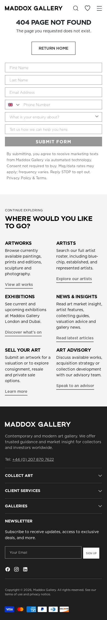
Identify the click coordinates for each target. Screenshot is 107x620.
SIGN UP (91, 553)
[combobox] (13, 104)
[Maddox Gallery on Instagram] (17, 570)
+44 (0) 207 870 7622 (33, 459)
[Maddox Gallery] (34, 8)
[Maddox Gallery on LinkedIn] (25, 570)
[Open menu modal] (99, 8)
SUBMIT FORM (53, 142)
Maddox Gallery (44, 590)
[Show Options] (97, 116)
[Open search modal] (75, 8)
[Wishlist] (87, 8)
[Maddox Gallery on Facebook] (8, 570)
